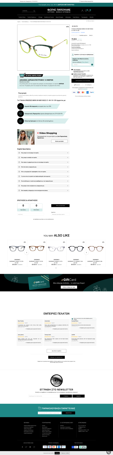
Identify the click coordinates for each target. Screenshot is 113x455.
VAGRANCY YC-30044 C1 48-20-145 (75, 262)
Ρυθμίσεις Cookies (65, 453)
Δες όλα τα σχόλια (56, 351)
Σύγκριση (78, 84)
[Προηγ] (86, 21)
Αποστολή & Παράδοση (28, 427)
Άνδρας (78, 396)
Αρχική (18, 21)
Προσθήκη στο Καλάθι (83, 81)
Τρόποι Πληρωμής (27, 428)
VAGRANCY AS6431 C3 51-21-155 (56, 262)
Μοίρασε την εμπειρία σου (56, 357)
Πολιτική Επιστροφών (79, 96)
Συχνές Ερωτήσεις (46, 430)
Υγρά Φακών (76, 17)
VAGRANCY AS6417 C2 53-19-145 (16, 262)
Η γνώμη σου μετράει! (46, 433)
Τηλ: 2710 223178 (82, 425)
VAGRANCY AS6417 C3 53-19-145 (36, 262)
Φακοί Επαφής (59, 17)
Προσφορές (84, 17)
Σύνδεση (62, 425)
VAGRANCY (17, 259)
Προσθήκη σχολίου (83, 35)
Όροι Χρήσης (88, 96)
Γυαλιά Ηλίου (22, 17)
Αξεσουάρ (68, 17)
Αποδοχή (57, 453)
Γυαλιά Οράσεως (32, 17)
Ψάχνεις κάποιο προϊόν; (47, 431)
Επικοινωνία (44, 436)
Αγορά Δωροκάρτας (28, 433)
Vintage (40, 17)
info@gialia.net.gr (81, 427)
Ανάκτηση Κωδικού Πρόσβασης (66, 428)
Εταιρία (43, 425)
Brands (91, 17)
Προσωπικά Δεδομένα (46, 428)
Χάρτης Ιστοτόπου (46, 434)
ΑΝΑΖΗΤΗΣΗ (69, 413)
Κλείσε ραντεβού (59, 141)
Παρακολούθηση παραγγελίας (87, 1)
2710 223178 (84, 89)
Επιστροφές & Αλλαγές (28, 431)
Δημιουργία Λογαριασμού (65, 427)
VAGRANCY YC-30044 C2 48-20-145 (94, 262)
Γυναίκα (66, 396)
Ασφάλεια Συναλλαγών (28, 430)
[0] (86, 11)
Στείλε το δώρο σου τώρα (69, 287)
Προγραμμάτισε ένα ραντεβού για (81, 71)
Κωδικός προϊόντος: (75, 32)
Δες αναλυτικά (79, 77)
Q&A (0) (90, 35)
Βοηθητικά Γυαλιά (49, 17)
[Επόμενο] (93, 21)
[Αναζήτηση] (34, 11)
